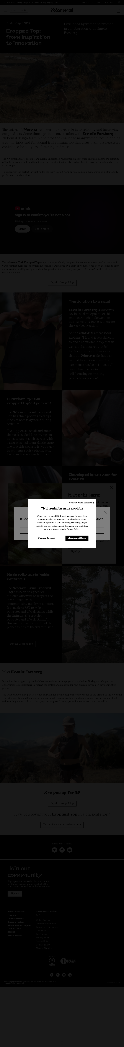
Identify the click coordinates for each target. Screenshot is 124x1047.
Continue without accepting (81, 502)
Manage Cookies (46, 538)
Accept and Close (77, 538)
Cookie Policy (73, 529)
